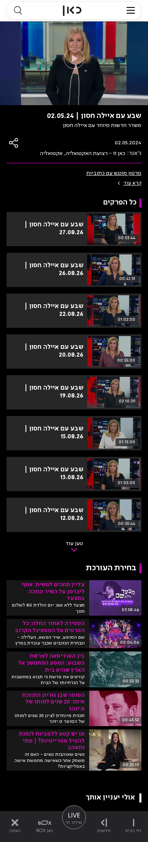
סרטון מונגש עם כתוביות (113, 173)
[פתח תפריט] (131, 10)
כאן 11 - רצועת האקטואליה (95, 153)
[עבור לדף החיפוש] (18, 11)
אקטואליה (51, 153)
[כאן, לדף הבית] (72, 11)
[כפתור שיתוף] (14, 143)
